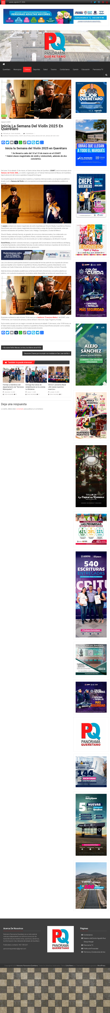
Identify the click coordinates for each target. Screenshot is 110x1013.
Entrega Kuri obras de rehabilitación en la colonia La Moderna (35, 387)
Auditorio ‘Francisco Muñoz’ (10, 136)
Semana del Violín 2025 (52, 136)
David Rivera (27, 136)
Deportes (36, 69)
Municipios (17, 69)
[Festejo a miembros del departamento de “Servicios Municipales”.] (13, 374)
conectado (20, 409)
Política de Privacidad (91, 948)
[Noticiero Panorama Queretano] (55, 46)
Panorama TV (98, 69)
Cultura (27, 69)
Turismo (54, 69)
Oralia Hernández (9, 394)
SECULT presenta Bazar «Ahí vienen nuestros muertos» (57, 387)
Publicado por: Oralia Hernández (12, 133)
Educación (86, 69)
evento (33, 136)
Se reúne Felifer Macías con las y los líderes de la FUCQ (22, 347)
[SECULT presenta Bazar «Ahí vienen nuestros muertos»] (58, 374)
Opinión (75, 69)
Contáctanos (65, 69)
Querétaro (6, 69)
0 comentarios (29, 133)
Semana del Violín (40, 136)
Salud (45, 69)
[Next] (102, 195)
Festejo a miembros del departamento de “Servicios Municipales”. (13, 387)
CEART (21, 136)
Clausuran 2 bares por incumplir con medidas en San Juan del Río (46, 353)
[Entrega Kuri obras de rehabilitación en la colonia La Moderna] (36, 374)
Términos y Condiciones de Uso (94, 952)
